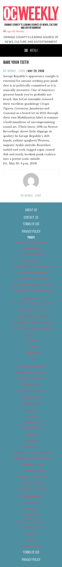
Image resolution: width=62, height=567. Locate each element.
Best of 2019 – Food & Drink (32, 315)
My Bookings (33, 352)
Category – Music (31, 397)
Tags (33, 359)
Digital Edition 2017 (33, 427)
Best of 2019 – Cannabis (32, 309)
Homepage (31, 434)
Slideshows (31, 509)
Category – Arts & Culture (31, 372)
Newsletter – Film (33, 470)
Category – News (31, 403)
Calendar (31, 335)
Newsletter (31, 440)
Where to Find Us (31, 546)
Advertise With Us (31, 248)
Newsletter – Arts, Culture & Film (33, 452)
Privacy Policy (31, 231)
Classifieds (31, 409)
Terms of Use (31, 223)
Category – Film (31, 385)
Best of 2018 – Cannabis (32, 272)
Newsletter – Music (33, 483)
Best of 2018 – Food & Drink (32, 278)
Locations (32, 346)
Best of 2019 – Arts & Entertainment (33, 303)
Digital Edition (31, 422)
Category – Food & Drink (31, 391)
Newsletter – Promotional (32, 489)
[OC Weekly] (13, 31)
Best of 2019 (31, 298)
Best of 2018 (31, 261)
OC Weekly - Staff (14, 71)
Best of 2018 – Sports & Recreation (33, 290)
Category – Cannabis (31, 378)
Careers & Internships (31, 366)
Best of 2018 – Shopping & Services (33, 284)
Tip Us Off (31, 533)
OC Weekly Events (31, 496)
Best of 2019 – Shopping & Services (33, 322)
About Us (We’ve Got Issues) (31, 242)
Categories (33, 340)
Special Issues (31, 515)
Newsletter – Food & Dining (33, 477)
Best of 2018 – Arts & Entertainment (33, 266)
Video (31, 539)
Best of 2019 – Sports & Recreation (33, 328)
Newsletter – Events (33, 464)
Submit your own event (31, 521)
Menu (34, 50)
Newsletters (31, 447)
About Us (31, 209)
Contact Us (31, 217)
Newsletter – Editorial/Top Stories (33, 458)
